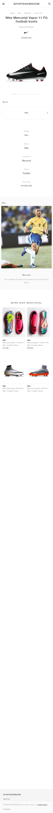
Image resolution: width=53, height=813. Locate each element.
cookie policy (42, 805)
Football (26, 173)
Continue (6, 809)
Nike (19, 13)
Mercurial (27, 13)
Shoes (12, 13)
